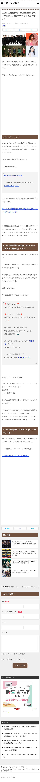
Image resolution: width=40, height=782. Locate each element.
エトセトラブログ (10, 3)
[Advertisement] (20, 105)
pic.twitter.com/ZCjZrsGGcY (14, 175)
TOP (10, 767)
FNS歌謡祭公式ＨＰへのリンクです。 (15, 456)
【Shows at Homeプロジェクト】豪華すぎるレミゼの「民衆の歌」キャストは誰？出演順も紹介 (24, 553)
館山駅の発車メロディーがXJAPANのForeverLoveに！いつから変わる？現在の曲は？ (24, 543)
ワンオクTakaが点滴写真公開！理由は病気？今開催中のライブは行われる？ (24, 562)
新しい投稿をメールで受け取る (14, 659)
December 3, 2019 (23, 357)
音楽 (4, 26)
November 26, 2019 (11, 186)
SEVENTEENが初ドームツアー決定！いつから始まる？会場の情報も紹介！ (24, 571)
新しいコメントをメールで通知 (14, 654)
